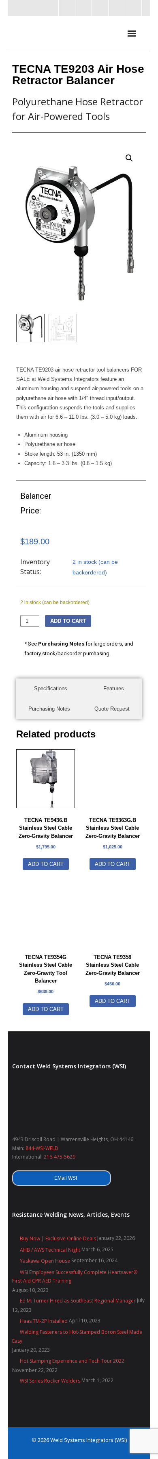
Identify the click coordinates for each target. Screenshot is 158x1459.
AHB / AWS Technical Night (50, 1249)
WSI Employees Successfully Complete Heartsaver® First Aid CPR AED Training (74, 1277)
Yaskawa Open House (45, 1260)
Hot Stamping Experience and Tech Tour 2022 (72, 1360)
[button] (129, 158)
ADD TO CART (68, 621)
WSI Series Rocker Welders (50, 1380)
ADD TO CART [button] (46, 864)
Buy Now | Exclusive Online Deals (58, 1238)
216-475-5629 (59, 1156)
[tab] (50, 688)
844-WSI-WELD (42, 1148)
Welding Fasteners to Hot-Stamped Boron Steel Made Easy (77, 1336)
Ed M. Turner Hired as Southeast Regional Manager (78, 1300)
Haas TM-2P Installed (44, 1321)
